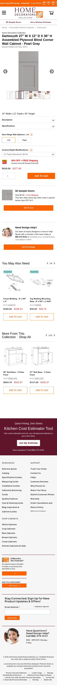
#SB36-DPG (12, 378)
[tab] (28, 120)
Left (8, 140)
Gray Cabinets (8, 529)
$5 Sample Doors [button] (13, 22)
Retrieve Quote (9, 469)
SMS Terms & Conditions (38, 511)
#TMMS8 (38, 305)
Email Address (27, 607)
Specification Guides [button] (12, 477)
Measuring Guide (10, 481)
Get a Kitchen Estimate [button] (40, 22)
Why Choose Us (37, 486)
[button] (51, 13)
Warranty (34, 499)
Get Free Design (28, 247)
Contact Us (35, 473)
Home (4, 27)
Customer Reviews (39, 481)
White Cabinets (9, 524)
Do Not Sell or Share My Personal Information (28, 679)
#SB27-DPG (39, 378)
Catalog (5, 473)
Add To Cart (41, 176)
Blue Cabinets (8, 533)
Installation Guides (11, 486)
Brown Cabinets (9, 537)
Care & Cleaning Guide (12, 503)
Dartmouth (41, 27)
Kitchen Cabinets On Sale (14, 546)
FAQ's (33, 477)
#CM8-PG (11, 305)
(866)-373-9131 (37, 450)
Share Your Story (38, 490)
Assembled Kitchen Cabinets (22, 27)
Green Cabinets (9, 541)
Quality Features (10, 499)
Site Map (35, 680)
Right (24, 140)
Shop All (25, 337)
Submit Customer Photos (42, 494)
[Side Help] (31, 134)
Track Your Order (38, 469)
